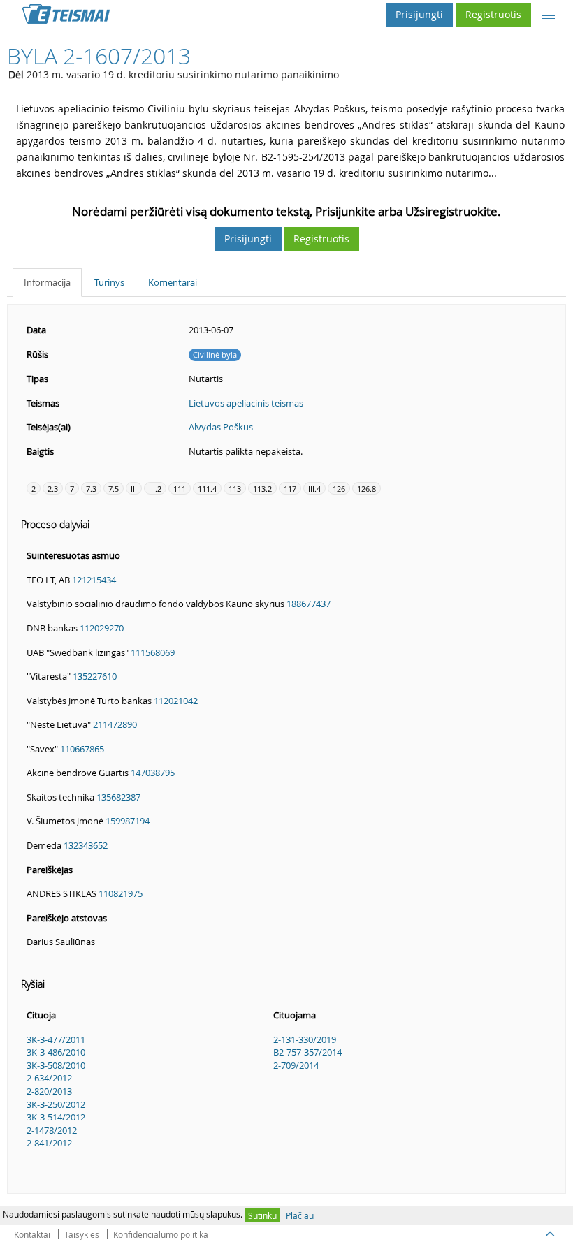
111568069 (153, 652)
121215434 (94, 580)
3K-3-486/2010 (56, 1052)
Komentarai (172, 282)
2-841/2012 (49, 1143)
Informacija (47, 282)
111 (179, 488)
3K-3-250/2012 (56, 1104)
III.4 (314, 488)
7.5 (113, 488)
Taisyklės (81, 1234)
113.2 (262, 488)
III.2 (155, 488)
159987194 (128, 821)
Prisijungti (419, 14)
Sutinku (262, 1215)
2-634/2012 (49, 1078)
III (134, 488)
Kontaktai (32, 1234)
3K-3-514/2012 (56, 1117)
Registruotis (493, 14)
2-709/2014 (296, 1065)
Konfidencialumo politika (160, 1234)
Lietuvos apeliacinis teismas (246, 403)
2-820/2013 (49, 1091)
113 (235, 488)
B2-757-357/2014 (307, 1052)
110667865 (82, 749)
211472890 (115, 724)
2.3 (53, 488)
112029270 (102, 628)
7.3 (91, 488)
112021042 (176, 700)
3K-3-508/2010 (56, 1065)
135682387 (118, 797)
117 (290, 488)
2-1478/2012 (52, 1130)
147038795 (153, 772)
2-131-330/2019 (304, 1039)
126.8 (366, 488)
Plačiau (300, 1215)
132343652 (86, 845)
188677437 (308, 603)
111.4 (207, 488)
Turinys (109, 282)
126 (339, 488)
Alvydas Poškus (221, 427)
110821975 (121, 893)
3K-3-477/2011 (56, 1039)
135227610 (95, 676)
